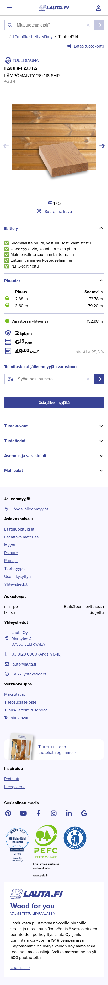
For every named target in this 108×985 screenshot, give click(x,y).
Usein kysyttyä (17, 576)
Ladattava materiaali (22, 537)
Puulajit (11, 560)
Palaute (11, 553)
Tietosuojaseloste (20, 702)
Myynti (10, 545)
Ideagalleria (14, 786)
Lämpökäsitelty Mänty (33, 36)
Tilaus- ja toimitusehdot (25, 710)
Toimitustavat (16, 718)
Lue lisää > (20, 967)
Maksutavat (14, 694)
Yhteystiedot (16, 584)
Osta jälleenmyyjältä (54, 402)
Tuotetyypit (14, 568)
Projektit (11, 779)
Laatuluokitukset (19, 529)
